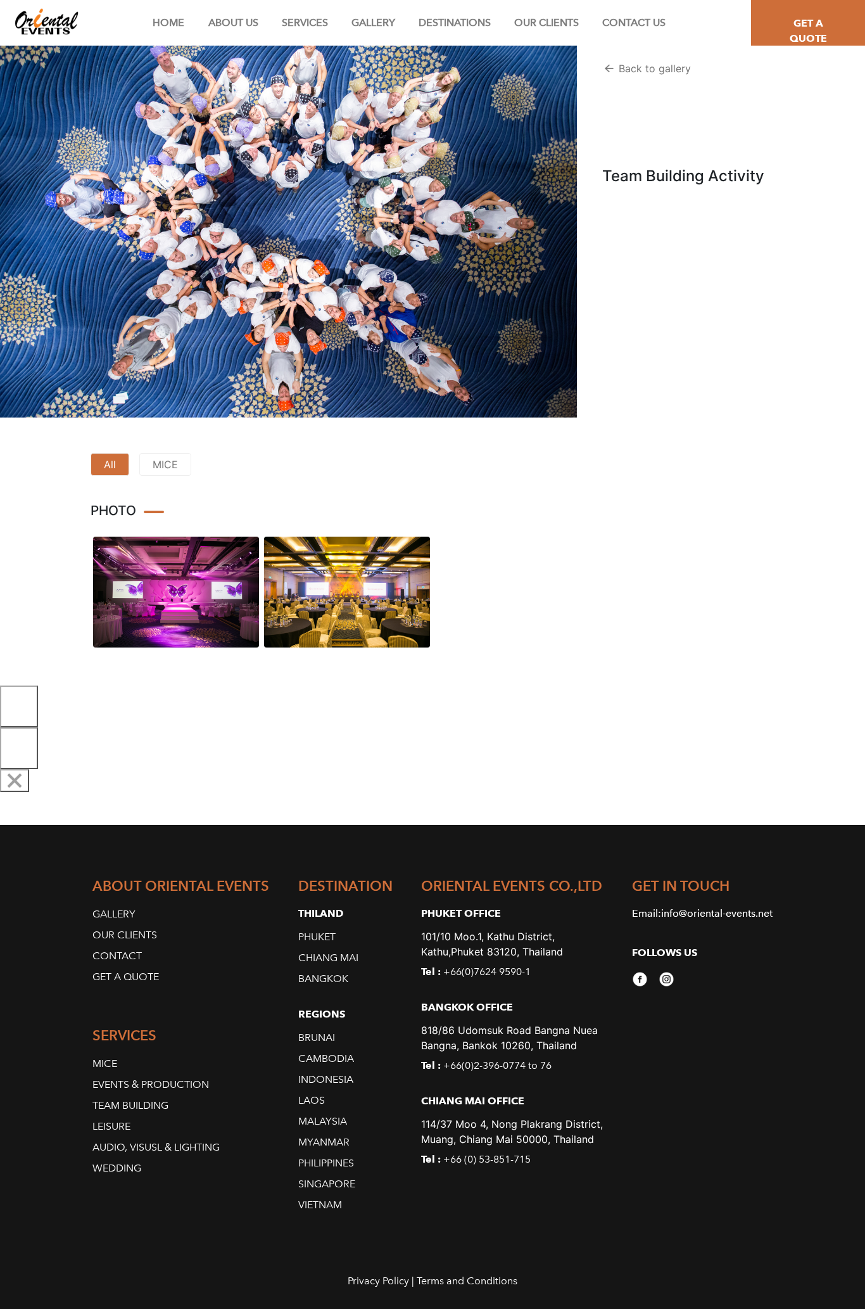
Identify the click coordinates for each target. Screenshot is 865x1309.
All (110, 464)
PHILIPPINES (326, 1163)
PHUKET (317, 937)
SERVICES (305, 22)
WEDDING (116, 1168)
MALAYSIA (322, 1121)
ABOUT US (233, 22)
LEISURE (111, 1126)
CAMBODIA (326, 1058)
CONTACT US (634, 22)
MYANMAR (324, 1142)
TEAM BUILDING (130, 1105)
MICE (165, 464)
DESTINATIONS (455, 22)
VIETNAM (320, 1205)
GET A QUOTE (808, 30)
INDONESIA (325, 1079)
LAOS (311, 1100)
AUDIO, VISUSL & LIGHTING (156, 1147)
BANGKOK (323, 979)
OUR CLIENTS (546, 22)
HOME (168, 22)
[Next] (19, 748)
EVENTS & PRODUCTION (150, 1084)
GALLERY (373, 22)
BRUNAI (316, 1037)
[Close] (14, 780)
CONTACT (117, 956)
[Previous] (19, 706)
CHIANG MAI (328, 958)
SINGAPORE (326, 1184)
